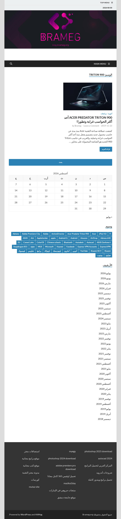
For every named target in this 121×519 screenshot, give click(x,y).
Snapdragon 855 (20, 246)
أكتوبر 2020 (105, 373)
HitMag (38, 514)
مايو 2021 (106, 368)
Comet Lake (28, 242)
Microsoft (49, 246)
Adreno (16, 234)
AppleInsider (42, 238)
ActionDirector (57, 234)
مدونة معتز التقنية (30, 472)
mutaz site (34, 486)
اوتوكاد (47, 251)
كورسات (35, 479)
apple (53, 238)
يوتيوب (100, 255)
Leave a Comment (91, 126)
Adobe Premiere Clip (31, 234)
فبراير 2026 (105, 288)
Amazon (83, 238)
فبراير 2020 (105, 388)
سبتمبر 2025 (104, 308)
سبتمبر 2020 (104, 378)
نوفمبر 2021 (105, 353)
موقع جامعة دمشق (66, 497)
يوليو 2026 (105, 273)
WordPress (26, 514)
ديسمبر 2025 (104, 293)
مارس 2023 (105, 333)
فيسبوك (21, 251)
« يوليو (109, 216)
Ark (32, 238)
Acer (94, 234)
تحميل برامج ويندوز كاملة (100, 479)
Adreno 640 (105, 238)
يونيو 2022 (106, 343)
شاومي (31, 251)
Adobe (45, 234)
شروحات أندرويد (104, 472)
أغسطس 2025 (103, 313)
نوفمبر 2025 (105, 298)
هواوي (108, 255)
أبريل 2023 (105, 328)
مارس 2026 (105, 283)
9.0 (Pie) (102, 234)
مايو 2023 (106, 323)
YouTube (84, 251)
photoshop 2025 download (98, 451)
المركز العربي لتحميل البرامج (98, 465)
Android (74, 238)
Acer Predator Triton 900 (78, 234)
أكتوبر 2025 (105, 303)
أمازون (67, 251)
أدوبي (75, 251)
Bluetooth (68, 242)
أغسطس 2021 (103, 363)
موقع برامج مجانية (30, 458)
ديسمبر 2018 (104, 418)
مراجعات (104, 114)
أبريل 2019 (105, 413)
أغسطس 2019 (103, 403)
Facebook (70, 246)
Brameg (78, 126)
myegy (72, 451)
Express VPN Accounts (87, 246)
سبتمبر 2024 (104, 318)
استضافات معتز (31, 451)
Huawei (60, 246)
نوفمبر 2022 (105, 338)
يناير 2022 (106, 348)
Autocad (90, 242)
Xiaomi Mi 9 (96, 251)
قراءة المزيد (107, 148)
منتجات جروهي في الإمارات (62, 490)
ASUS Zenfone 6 (104, 242)
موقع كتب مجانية (31, 465)
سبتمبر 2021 (104, 358)
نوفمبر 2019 (105, 398)
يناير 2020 (106, 393)
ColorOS (40, 242)
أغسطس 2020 (103, 383)
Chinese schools (54, 242)
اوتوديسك (57, 251)
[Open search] (11, 63)
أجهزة (110, 114)
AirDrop (93, 238)
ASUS (25, 238)
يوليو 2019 (105, 408)
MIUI (40, 246)
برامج (39, 251)
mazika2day (70, 483)
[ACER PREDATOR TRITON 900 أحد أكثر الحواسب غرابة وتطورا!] (87, 96)
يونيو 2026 (106, 278)
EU (19, 242)
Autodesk (79, 242)
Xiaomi (107, 251)
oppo (33, 246)
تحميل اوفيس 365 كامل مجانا (62, 476)
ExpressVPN (105, 246)
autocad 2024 (105, 458)
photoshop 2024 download (62, 458)
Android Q (63, 238)
